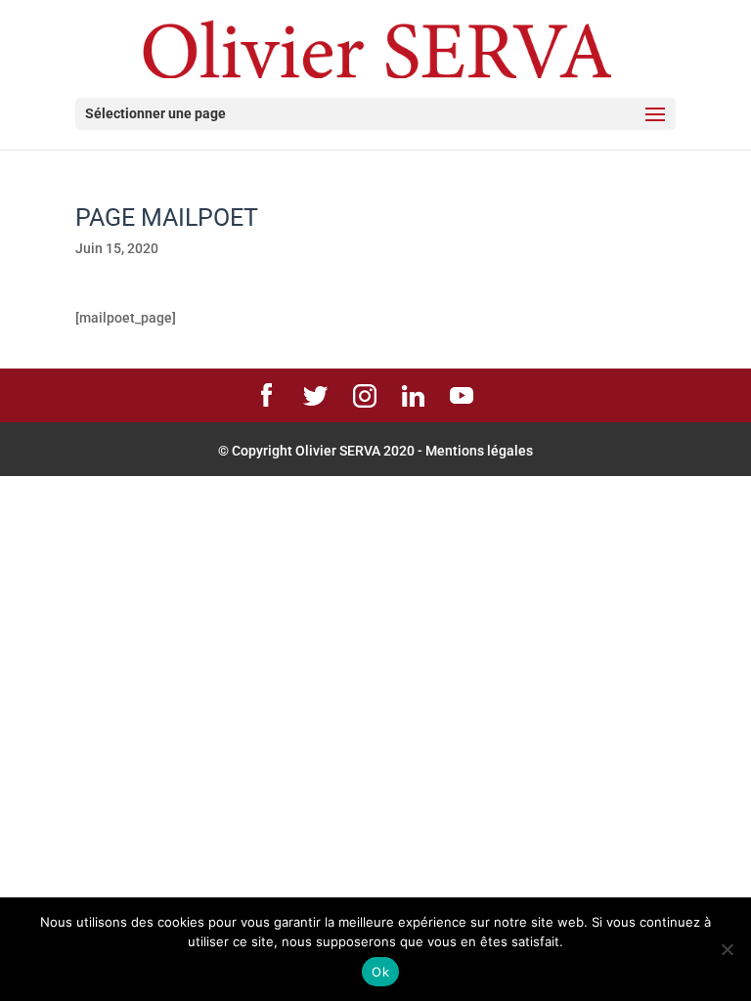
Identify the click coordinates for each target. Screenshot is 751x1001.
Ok (380, 971)
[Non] (726, 949)
